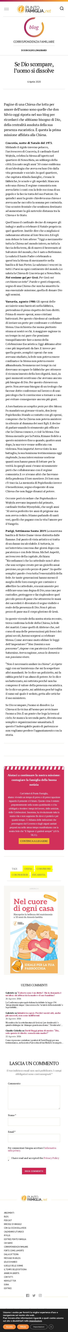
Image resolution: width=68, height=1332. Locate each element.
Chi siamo (8, 1243)
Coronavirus (20, 874)
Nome (12, 1115)
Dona (6, 1284)
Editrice (8, 1288)
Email (11, 1131)
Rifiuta (23, 1327)
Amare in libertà (11, 1273)
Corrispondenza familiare (16, 1246)
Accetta (9, 1327)
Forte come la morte (14, 1250)
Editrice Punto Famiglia (15, 1239)
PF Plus (7, 1235)
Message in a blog (12, 1258)
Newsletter (10, 1280)
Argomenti (9, 1212)
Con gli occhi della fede (15, 1228)
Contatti (8, 1277)
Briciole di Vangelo (13, 1224)
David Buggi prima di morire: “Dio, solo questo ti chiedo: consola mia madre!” (32, 1032)
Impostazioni (38, 1327)
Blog (6, 1216)
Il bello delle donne (13, 1265)
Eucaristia (38, 874)
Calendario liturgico (14, 1231)
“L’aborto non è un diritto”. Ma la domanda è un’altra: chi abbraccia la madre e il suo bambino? (33, 994)
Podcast (8, 1220)
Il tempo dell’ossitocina (15, 1269)
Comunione (44, 868)
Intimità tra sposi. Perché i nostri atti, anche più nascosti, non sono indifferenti (33, 1014)
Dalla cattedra (11, 1254)
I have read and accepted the (33, 1159)
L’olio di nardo (10, 1262)
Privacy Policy (51, 1158)
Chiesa (28, 868)
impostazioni (35, 1321)
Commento (14, 1083)
